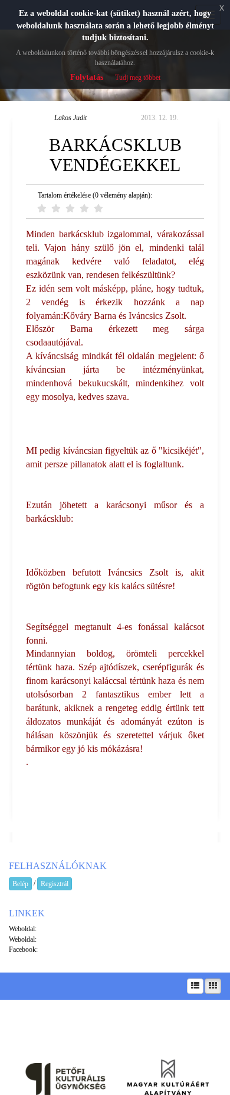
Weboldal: (23, 929)
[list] (195, 986)
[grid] (213, 986)
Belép (20, 884)
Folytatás (86, 77)
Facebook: (23, 949)
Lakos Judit (70, 118)
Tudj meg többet (137, 77)
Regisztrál (54, 884)
